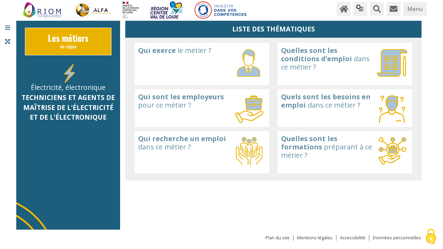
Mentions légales (315, 238)
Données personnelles (397, 238)
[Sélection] (360, 9)
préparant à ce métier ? (326, 147)
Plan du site (277, 238)
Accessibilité (352, 238)
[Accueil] (344, 9)
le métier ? (174, 50)
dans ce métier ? (325, 59)
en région (68, 43)
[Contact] (393, 9)
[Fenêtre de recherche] (377, 9)
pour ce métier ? (181, 101)
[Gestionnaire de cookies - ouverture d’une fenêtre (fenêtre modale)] (431, 237)
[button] (7, 28)
